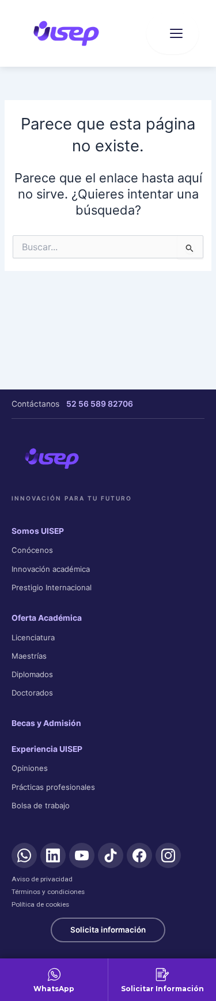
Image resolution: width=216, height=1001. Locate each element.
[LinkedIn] (53, 855)
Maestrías (29, 655)
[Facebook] (139, 855)
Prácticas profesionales (53, 787)
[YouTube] (81, 855)
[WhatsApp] (24, 855)
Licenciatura (33, 637)
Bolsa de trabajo (41, 805)
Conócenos (32, 550)
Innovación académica (51, 569)
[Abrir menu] (172, 33)
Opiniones (30, 768)
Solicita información (108, 929)
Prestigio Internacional (52, 587)
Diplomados (32, 674)
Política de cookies (40, 904)
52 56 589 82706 (99, 403)
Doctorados (32, 692)
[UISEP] (52, 458)
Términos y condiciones (48, 892)
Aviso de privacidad (42, 879)
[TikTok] (110, 855)
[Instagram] (168, 855)
